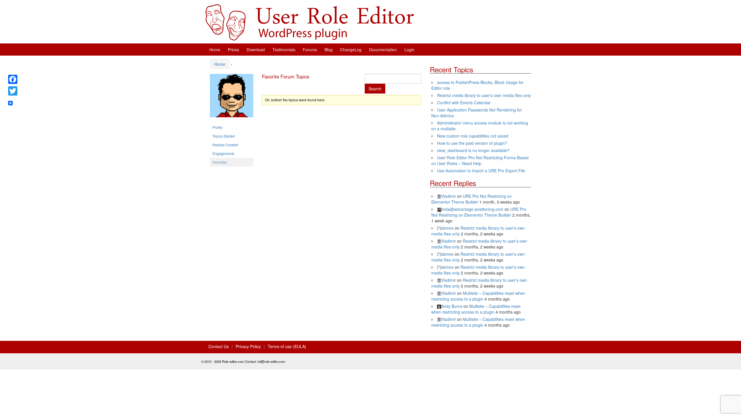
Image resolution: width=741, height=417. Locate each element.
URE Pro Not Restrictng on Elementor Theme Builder (471, 199)
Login (409, 49)
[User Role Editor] (310, 22)
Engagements (223, 153)
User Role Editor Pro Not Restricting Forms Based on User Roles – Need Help (480, 160)
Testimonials (283, 49)
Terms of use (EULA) (287, 346)
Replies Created (225, 144)
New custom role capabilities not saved (472, 136)
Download (256, 49)
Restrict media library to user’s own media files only (484, 95)
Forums (310, 49)
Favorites (219, 162)
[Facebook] (13, 79)
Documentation (383, 49)
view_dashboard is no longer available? (473, 150)
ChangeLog (351, 49)
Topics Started (223, 135)
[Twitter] (13, 91)
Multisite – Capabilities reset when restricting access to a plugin (478, 296)
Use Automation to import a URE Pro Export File (481, 170)
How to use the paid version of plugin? (472, 143)
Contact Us (218, 346)
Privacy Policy (248, 346)
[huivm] (231, 97)
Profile (217, 127)
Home (214, 49)
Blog (328, 49)
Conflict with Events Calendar (464, 102)
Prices (233, 49)
